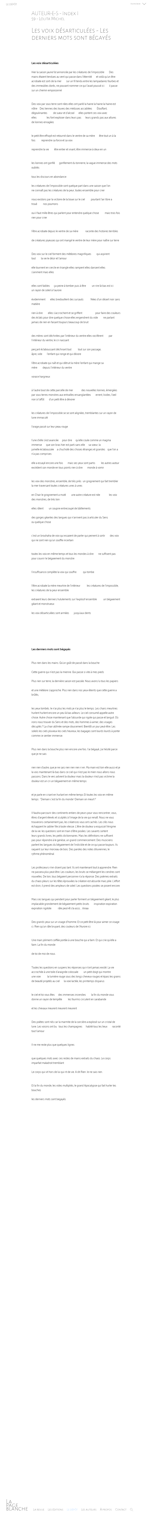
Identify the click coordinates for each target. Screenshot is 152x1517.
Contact (120, 1509)
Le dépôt (72, 1509)
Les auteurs (88, 1509)
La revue (38, 1509)
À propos (106, 1509)
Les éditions (55, 1509)
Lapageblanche (17, 1505)
